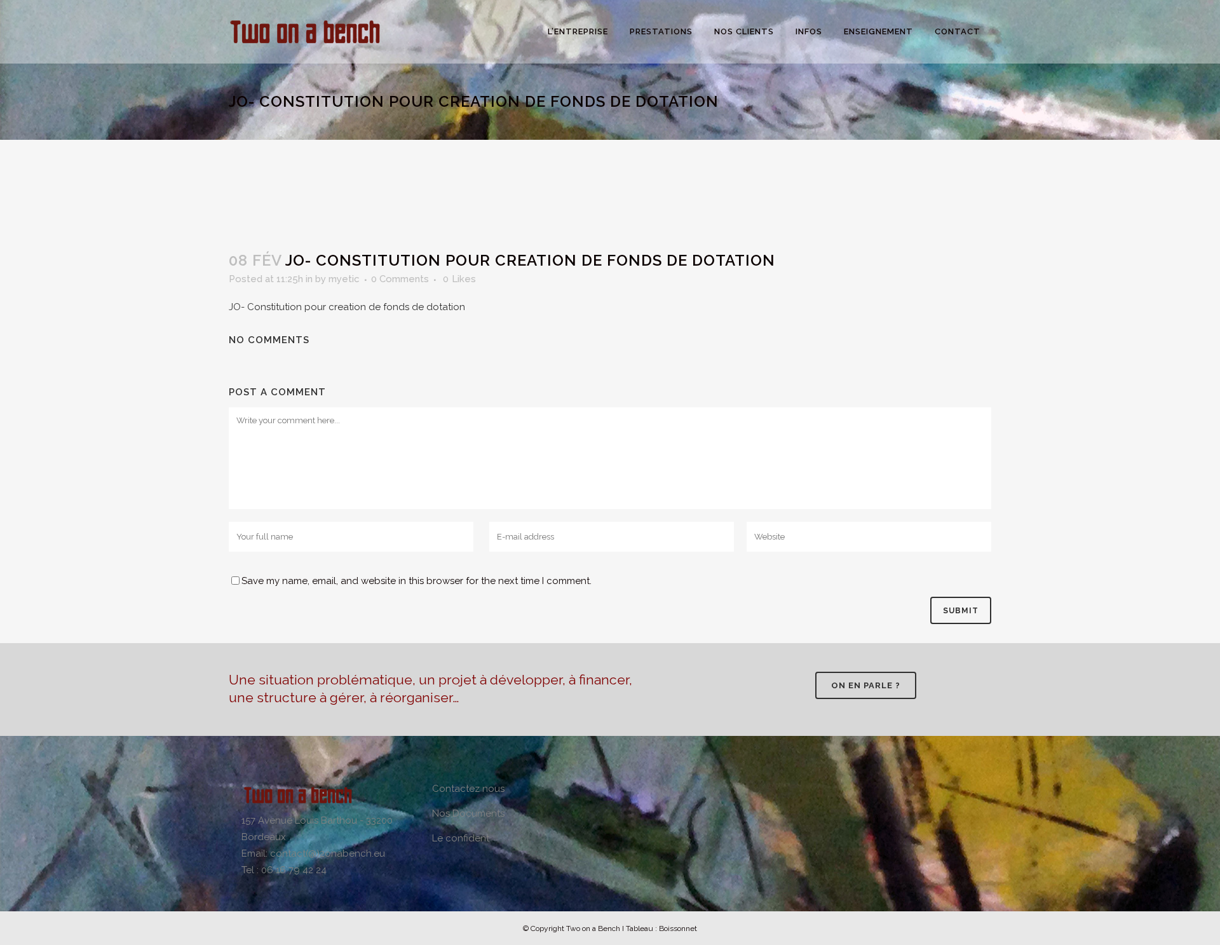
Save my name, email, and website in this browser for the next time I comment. (416, 581)
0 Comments (400, 279)
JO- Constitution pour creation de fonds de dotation (347, 307)
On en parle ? (865, 685)
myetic (344, 279)
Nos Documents (468, 813)
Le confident (460, 838)
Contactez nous (468, 788)
